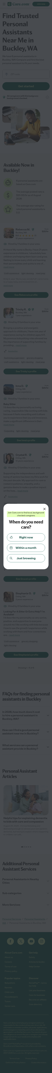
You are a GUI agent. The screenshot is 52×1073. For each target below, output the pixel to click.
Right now (26, 537)
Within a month (26, 548)
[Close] (44, 509)
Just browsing (26, 558)
